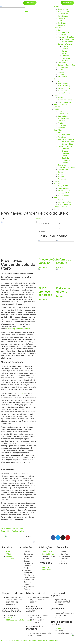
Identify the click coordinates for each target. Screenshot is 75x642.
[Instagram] (62, 537)
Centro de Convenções (66, 65)
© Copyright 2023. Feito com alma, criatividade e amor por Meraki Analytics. (29, 640)
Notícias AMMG (63, 90)
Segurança (62, 63)
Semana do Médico (65, 100)
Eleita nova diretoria (63, 290)
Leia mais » (42, 267)
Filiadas (60, 21)
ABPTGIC (20, 393)
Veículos (61, 72)
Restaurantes (62, 77)
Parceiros (61, 25)
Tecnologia (62, 35)
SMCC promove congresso (45, 291)
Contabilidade (63, 67)
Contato (57, 107)
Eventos (57, 95)
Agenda (60, 97)
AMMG (56, 7)
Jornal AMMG (63, 84)
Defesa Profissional (65, 44)
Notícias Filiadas (64, 93)
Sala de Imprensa (64, 88)
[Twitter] (58, 537)
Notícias (57, 81)
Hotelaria (61, 74)
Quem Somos (63, 9)
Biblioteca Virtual (68, 39)
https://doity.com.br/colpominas (18, 329)
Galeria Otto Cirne (64, 102)
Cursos (60, 70)
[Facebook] (53, 537)
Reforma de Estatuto (63, 261)
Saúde (60, 30)
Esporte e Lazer (64, 32)
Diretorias (61, 18)
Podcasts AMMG (64, 86)
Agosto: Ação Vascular (47, 261)
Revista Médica (67, 42)
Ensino (56, 79)
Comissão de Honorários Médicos (66, 58)
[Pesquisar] (26, 11)
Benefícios (58, 28)
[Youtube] (67, 537)
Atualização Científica (66, 37)
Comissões (62, 23)
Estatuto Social (63, 11)
